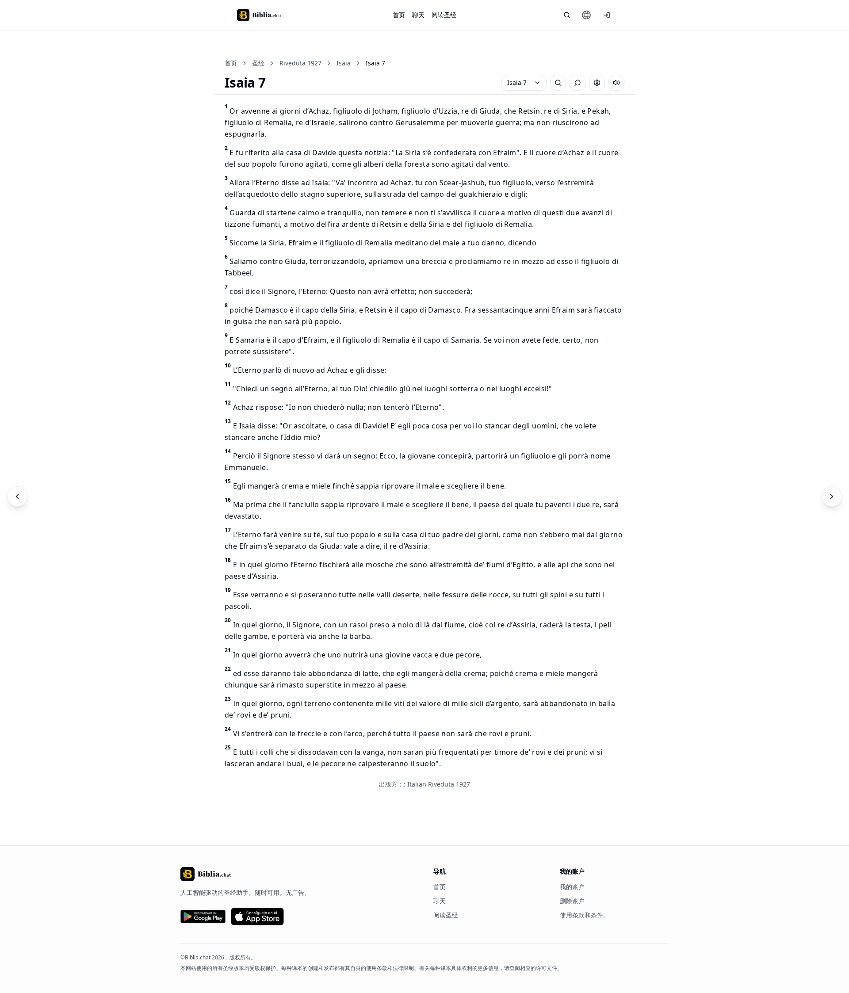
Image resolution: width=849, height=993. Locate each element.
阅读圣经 (444, 15)
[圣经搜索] (567, 15)
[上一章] (17, 496)
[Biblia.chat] (259, 15)
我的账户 (572, 886)
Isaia (344, 63)
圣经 (258, 63)
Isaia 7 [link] (375, 63)
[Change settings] (597, 83)
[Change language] (586, 15)
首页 (399, 15)
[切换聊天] (577, 83)
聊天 (418, 15)
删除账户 (572, 901)
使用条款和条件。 (584, 915)
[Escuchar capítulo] (616, 83)
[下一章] (832, 496)
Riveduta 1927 (300, 63)
